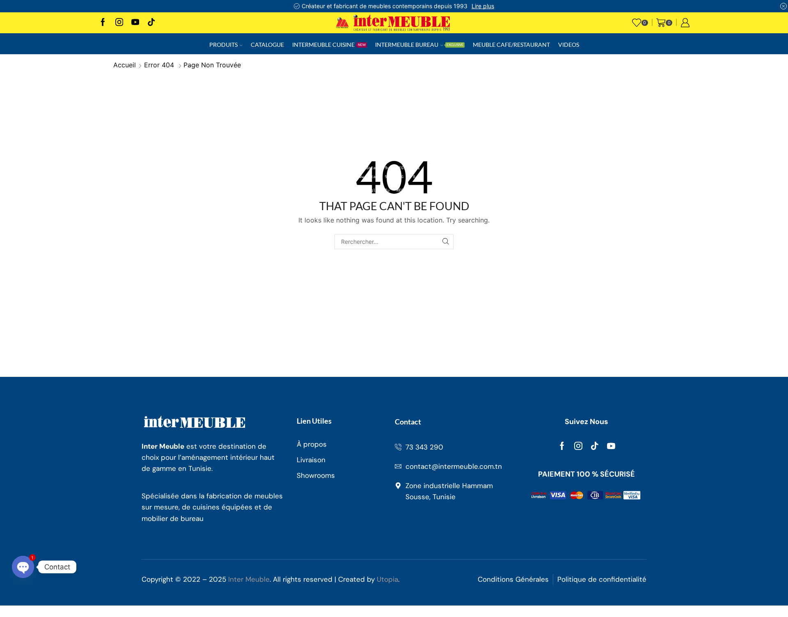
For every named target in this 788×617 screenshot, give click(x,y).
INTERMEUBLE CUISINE (329, 44)
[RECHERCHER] (446, 241)
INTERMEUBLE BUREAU (419, 44)
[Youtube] (135, 23)
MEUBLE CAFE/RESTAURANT (511, 44)
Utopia (387, 579)
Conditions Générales (513, 579)
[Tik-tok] (595, 446)
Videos (568, 44)
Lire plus (483, 5)
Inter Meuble (249, 579)
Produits (223, 44)
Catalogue (267, 44)
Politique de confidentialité (601, 579)
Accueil (124, 65)
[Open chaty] (23, 567)
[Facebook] (103, 23)
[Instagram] (119, 23)
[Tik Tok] (151, 23)
